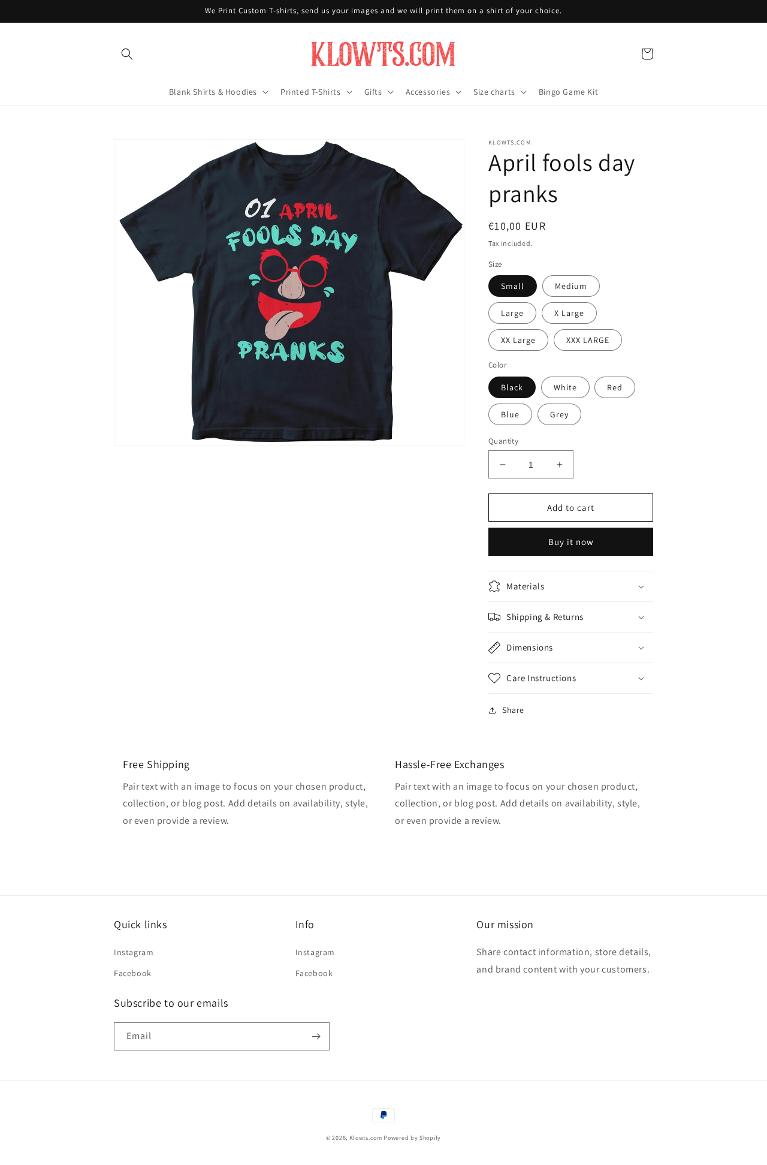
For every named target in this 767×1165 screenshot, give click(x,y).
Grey (559, 414)
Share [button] (513, 710)
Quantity (503, 441)
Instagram (133, 952)
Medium (571, 286)
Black (512, 387)
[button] (127, 54)
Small (512, 286)
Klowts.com (365, 1138)
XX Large (518, 340)
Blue (510, 414)
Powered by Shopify (412, 1138)
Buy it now (571, 541)
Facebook (133, 973)
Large (512, 313)
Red (615, 387)
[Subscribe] (316, 1036)
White (565, 387)
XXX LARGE (587, 340)
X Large (569, 313)
